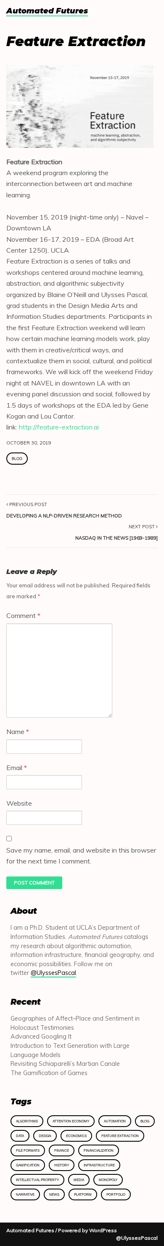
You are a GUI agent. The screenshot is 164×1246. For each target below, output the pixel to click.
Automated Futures (47, 11)
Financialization (99, 1150)
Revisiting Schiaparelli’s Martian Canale (65, 1064)
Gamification (28, 1165)
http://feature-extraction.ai (59, 427)
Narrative (25, 1194)
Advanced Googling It (41, 1036)
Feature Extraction (120, 1135)
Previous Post (64, 510)
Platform (83, 1194)
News (54, 1194)
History (61, 1165)
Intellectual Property (37, 1179)
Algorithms (27, 1121)
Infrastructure (99, 1165)
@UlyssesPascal (53, 973)
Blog (17, 458)
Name (17, 731)
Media (79, 1179)
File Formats (28, 1150)
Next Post (116, 532)
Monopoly (108, 1179)
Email (16, 767)
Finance (61, 1150)
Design (45, 1135)
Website (19, 803)
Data (20, 1135)
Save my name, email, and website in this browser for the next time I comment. (81, 855)
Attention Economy (71, 1121)
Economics (76, 1135)
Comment (23, 615)
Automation (115, 1121)
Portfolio (115, 1194)
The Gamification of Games (49, 1073)
